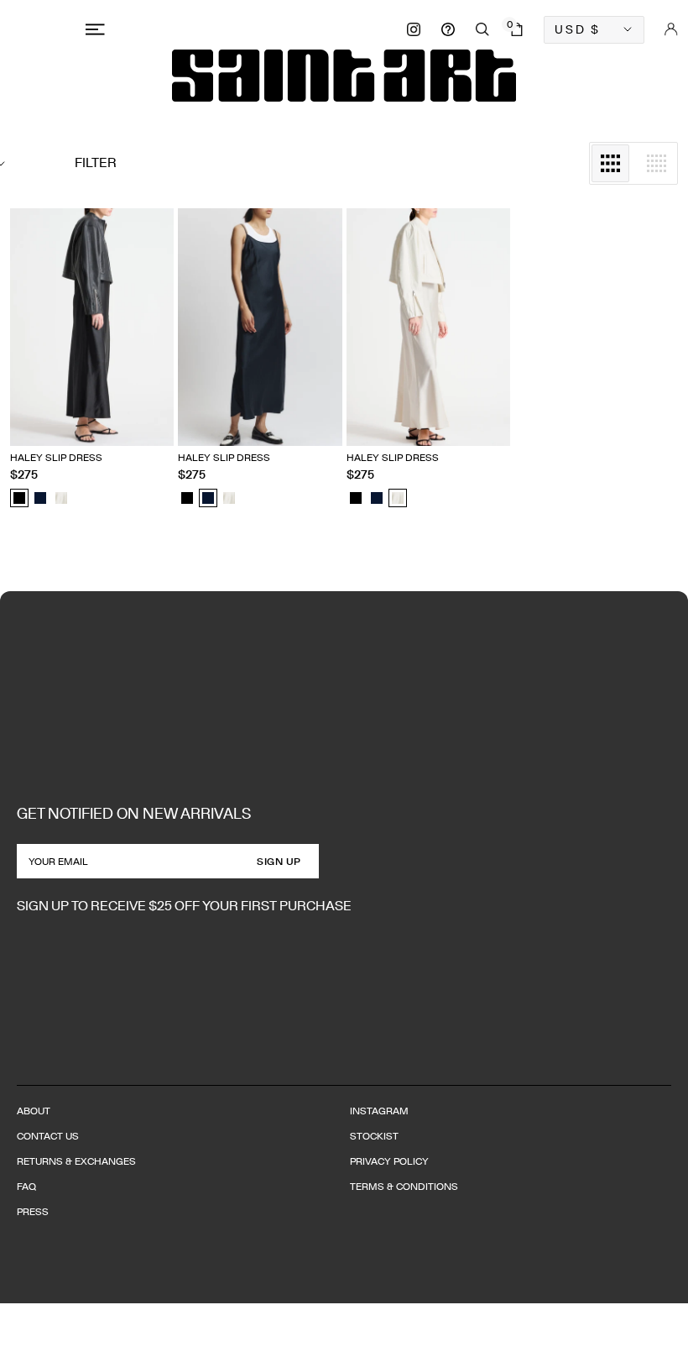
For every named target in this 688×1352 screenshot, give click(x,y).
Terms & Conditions (404, 1186)
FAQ (26, 1186)
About (33, 1110)
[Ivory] (61, 498)
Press (33, 1211)
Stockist (374, 1136)
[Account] (671, 29)
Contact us (48, 1136)
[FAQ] (448, 29)
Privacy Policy (389, 1161)
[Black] (19, 498)
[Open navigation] (98, 29)
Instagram (379, 1110)
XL (151, 403)
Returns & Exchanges (76, 1161)
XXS (20, 403)
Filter (96, 162)
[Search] (482, 29)
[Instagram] (413, 29)
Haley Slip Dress (56, 457)
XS (53, 403)
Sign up (279, 861)
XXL (19, 427)
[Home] (344, 75)
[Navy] (40, 498)
